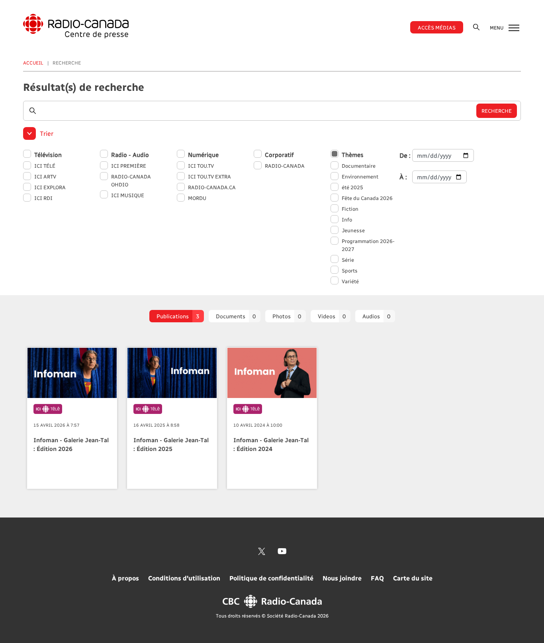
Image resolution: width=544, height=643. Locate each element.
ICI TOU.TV (201, 166)
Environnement (360, 176)
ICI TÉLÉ (44, 166)
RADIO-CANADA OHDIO (131, 180)
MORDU (197, 198)
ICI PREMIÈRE (128, 166)
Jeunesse (353, 230)
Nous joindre (342, 578)
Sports (350, 270)
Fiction (350, 209)
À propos (125, 578)
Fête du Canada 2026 (367, 198)
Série (348, 260)
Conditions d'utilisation (184, 578)
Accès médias (437, 27)
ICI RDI (43, 198)
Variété (350, 281)
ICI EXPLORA (50, 187)
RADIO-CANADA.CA (212, 187)
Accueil (33, 62)
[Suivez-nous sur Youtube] (282, 551)
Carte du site (412, 578)
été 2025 (352, 187)
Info (347, 219)
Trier (46, 133)
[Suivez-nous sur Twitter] (262, 551)
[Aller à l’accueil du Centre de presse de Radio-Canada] (76, 26)
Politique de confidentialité (271, 578)
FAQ (377, 578)
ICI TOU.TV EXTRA (209, 176)
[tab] (176, 316)
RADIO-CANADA (285, 166)
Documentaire (359, 166)
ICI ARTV (45, 176)
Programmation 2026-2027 (368, 245)
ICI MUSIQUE (127, 195)
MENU (497, 27)
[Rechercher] (476, 26)
